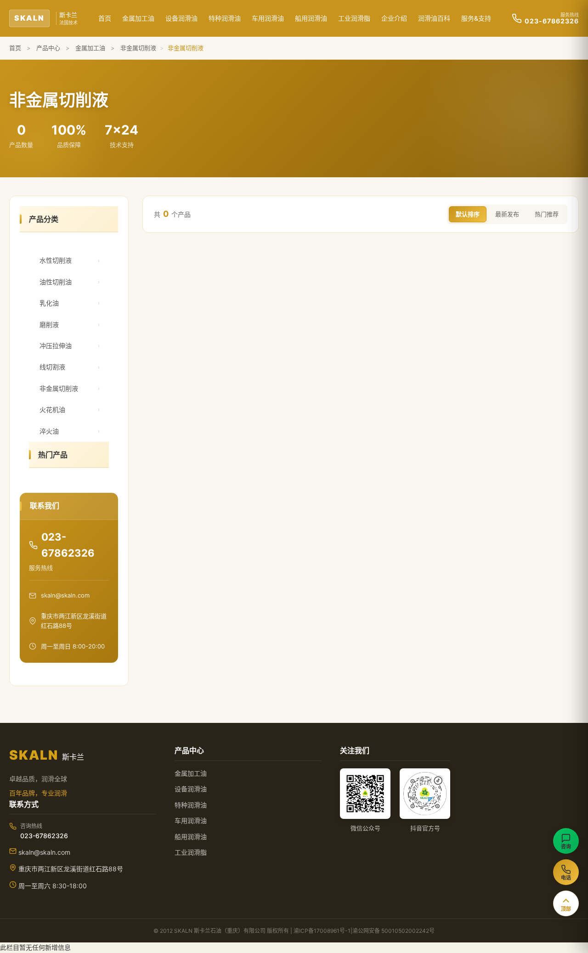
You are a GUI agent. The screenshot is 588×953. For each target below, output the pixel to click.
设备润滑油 (181, 18)
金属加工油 (138, 18)
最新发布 (507, 214)
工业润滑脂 (354, 18)
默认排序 (468, 214)
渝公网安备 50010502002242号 (393, 930)
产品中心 (48, 47)
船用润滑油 (311, 18)
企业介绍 (394, 18)
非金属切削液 (138, 47)
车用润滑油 (268, 18)
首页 (104, 18)
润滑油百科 (434, 18)
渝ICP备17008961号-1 (322, 930)
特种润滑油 (225, 18)
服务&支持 (476, 18)
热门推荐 (547, 214)
